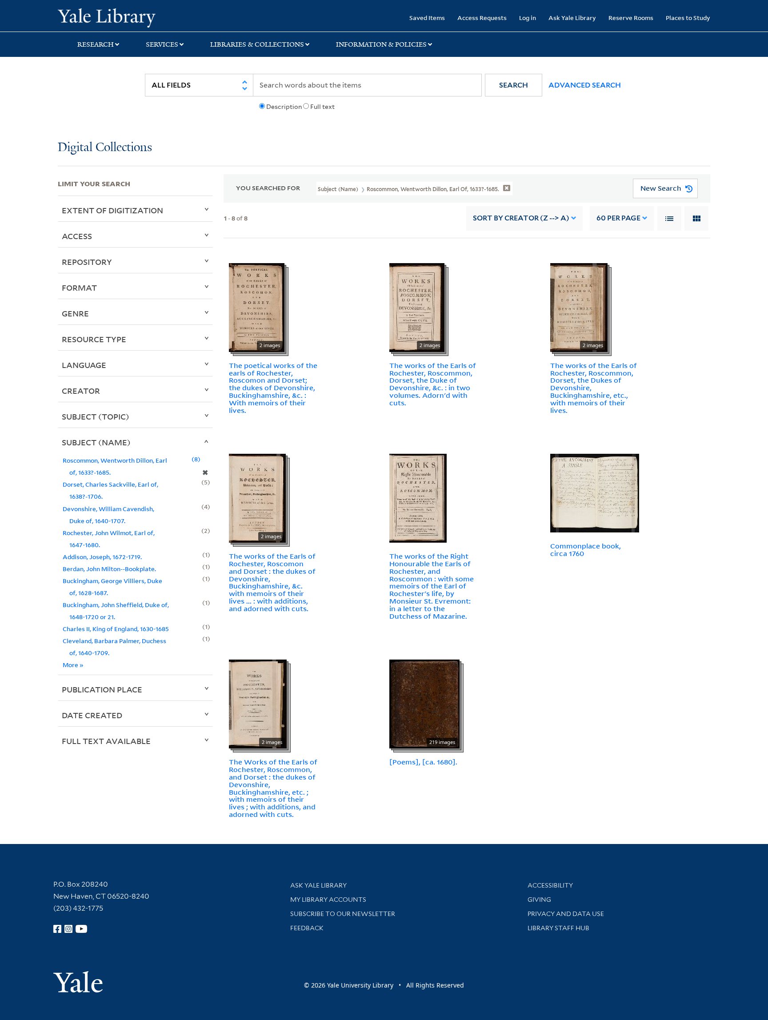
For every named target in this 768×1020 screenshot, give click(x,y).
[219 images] (424, 703)
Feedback (307, 928)
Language (84, 365)
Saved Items (427, 17)
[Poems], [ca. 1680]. (423, 761)
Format (79, 287)
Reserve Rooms (630, 17)
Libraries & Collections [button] (257, 44)
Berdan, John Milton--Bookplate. (109, 568)
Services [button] (162, 44)
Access (77, 236)
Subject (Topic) (95, 416)
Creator (81, 390)
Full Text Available (106, 741)
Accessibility (550, 885)
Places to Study (688, 17)
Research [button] (95, 44)
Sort (521, 218)
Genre (75, 313)
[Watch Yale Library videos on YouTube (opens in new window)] (81, 929)
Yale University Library (107, 17)
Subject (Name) (96, 442)
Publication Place (102, 689)
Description (284, 106)
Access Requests (482, 17)
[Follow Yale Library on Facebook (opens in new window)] (57, 929)
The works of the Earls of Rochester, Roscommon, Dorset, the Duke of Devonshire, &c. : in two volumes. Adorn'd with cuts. (432, 384)
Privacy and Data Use (566, 913)
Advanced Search (584, 85)
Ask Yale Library (572, 17)
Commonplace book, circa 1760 (585, 549)
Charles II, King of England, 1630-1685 (116, 628)
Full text (322, 106)
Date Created (92, 715)
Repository (87, 261)
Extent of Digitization (112, 210)
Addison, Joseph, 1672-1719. (102, 556)
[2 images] (256, 307)
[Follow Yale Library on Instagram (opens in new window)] (68, 929)
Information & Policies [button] (381, 44)
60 (618, 218)
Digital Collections (105, 148)
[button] (513, 85)
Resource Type (94, 339)
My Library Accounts (328, 899)
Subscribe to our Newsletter (342, 913)
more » (73, 664)
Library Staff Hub (558, 928)
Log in (527, 17)
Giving (539, 899)
